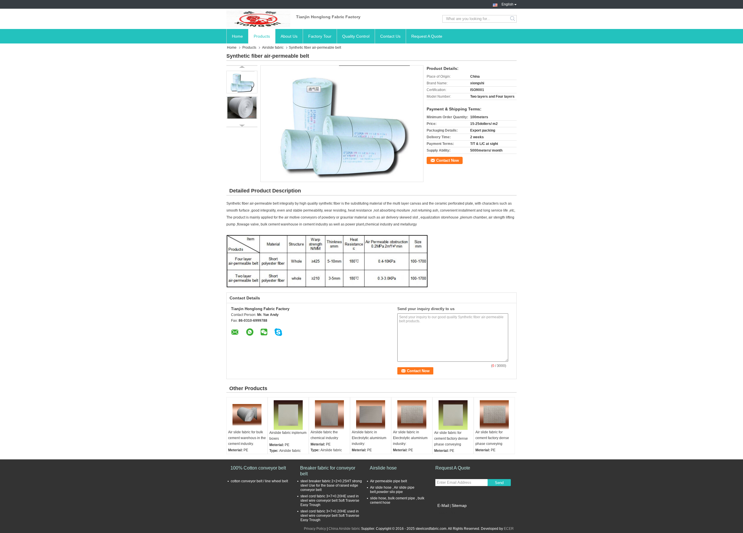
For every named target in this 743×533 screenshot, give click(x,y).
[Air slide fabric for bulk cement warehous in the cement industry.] (247, 414)
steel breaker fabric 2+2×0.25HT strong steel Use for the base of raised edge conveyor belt (331, 485)
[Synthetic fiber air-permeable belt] (342, 123)
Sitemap (459, 505)
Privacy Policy (315, 529)
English (507, 3)
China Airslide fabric (344, 529)
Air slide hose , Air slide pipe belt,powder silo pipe (392, 489)
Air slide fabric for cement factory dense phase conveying (451, 438)
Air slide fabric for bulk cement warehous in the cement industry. (247, 438)
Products (262, 36)
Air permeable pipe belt (388, 481)
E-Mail (443, 505)
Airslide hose (383, 467)
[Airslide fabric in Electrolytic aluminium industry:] (370, 414)
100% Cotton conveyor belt (258, 467)
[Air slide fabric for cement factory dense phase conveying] (453, 415)
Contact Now (447, 160)
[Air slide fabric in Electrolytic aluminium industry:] (412, 414)
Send (499, 483)
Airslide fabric (273, 48)
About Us (289, 36)
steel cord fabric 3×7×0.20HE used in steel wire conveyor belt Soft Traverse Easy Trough (329, 500)
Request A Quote (426, 36)
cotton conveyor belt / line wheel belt (259, 481)
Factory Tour (319, 36)
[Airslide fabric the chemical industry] (329, 414)
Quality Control (355, 36)
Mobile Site (448, 513)
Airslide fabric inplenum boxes (287, 436)
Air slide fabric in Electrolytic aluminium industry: (410, 438)
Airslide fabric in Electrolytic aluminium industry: (369, 438)
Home (237, 36)
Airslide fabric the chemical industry (324, 435)
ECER (509, 529)
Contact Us (390, 36)
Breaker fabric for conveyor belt (327, 470)
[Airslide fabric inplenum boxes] (288, 415)
